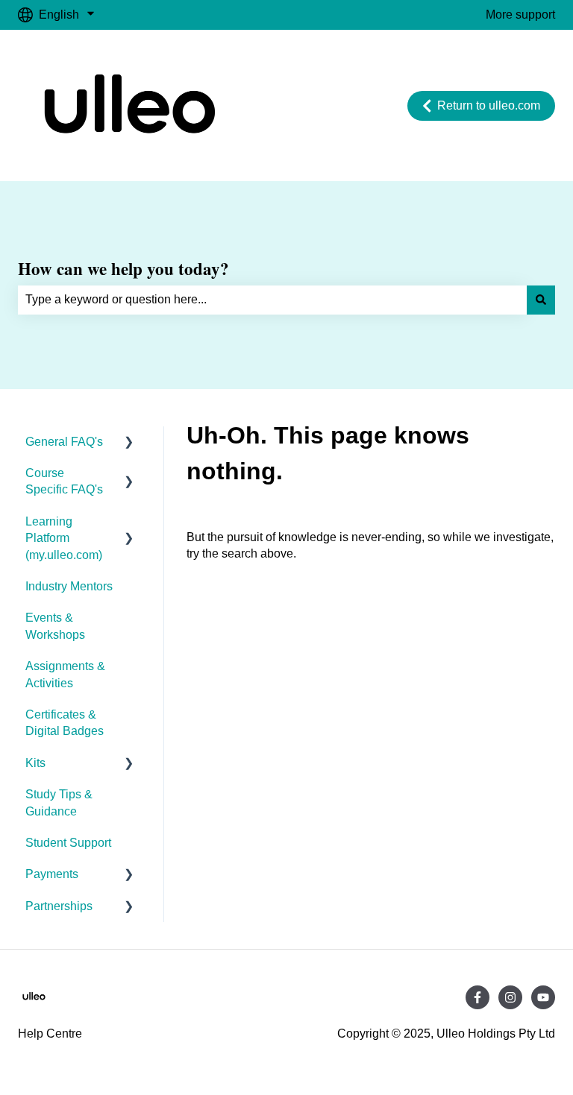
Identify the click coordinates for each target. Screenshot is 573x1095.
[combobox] (272, 299)
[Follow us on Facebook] (477, 997)
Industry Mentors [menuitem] (69, 586)
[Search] (541, 299)
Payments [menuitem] (51, 874)
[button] (129, 443)
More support (520, 14)
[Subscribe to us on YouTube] (543, 997)
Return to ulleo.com (488, 105)
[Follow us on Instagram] (510, 997)
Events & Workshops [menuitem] (55, 625)
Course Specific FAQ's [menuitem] (64, 481)
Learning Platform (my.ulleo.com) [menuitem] (63, 538)
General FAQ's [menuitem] (64, 441)
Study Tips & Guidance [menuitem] (59, 802)
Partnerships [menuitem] (59, 906)
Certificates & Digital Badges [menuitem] (64, 722)
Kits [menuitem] (35, 763)
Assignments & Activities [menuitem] (65, 674)
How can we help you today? (123, 268)
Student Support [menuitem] (68, 842)
